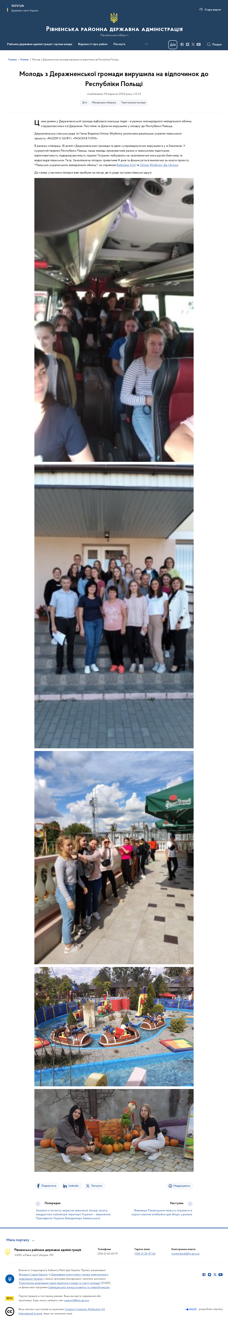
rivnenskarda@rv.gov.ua (185, 1253)
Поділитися (49, 1185)
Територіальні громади (133, 102)
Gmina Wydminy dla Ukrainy (159, 165)
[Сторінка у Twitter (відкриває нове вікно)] (193, 44)
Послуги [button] (119, 44)
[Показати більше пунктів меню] (146, 44)
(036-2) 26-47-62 (145, 1253)
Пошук (217, 44)
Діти (84, 102)
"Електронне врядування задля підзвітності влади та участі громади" (60, 1283)
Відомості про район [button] (92, 44)
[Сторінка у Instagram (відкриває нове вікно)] (187, 44)
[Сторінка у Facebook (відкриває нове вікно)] (182, 44)
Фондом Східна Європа (33, 1274)
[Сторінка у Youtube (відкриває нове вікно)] (198, 44)
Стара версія (213, 9)
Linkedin (74, 1185)
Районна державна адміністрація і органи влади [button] (39, 44)
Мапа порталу (17, 1240)
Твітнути (96, 1185)
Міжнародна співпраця (104, 102)
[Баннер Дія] (172, 44)
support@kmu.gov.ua (76, 1300)
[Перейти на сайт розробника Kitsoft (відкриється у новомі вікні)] (191, 1309)
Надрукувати (181, 1185)
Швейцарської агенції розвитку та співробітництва (79, 1287)
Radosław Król (126, 165)
